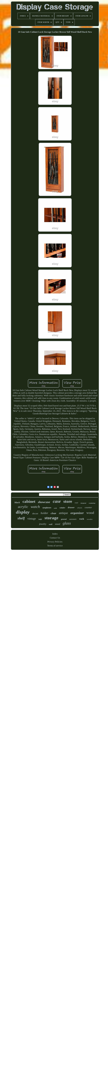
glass (67, 523)
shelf (21, 518)
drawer (71, 507)
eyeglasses (47, 507)
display (23, 512)
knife (40, 519)
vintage (31, 518)
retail (76, 503)
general (64, 519)
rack (81, 518)
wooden (89, 519)
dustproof (83, 503)
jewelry (42, 524)
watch (35, 507)
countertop (92, 503)
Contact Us (55, 538)
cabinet (29, 501)
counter (88, 507)
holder (44, 513)
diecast (35, 513)
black (17, 502)
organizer (77, 513)
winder (62, 508)
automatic (73, 519)
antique (63, 513)
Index (55, 534)
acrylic (23, 507)
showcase (44, 502)
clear (53, 513)
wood (90, 513)
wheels (79, 508)
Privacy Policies (54, 541)
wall (50, 524)
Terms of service (55, 545)
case (57, 501)
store (67, 501)
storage (51, 517)
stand (57, 524)
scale (55, 508)
